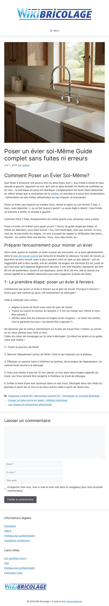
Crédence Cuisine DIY (20, 395)
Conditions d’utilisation (17, 540)
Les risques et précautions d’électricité (30, 404)
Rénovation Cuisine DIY (47, 395)
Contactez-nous (13, 572)
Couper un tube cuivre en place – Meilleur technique (37, 400)
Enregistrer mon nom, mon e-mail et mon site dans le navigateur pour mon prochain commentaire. (55, 489)
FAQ (6, 563)
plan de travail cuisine (25, 256)
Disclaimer (10, 526)
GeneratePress (74, 601)
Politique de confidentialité (19, 535)
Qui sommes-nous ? (15, 558)
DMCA (7, 531)
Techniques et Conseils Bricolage (80, 395)
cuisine (55, 193)
